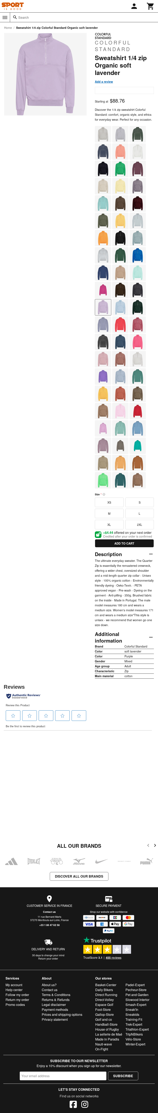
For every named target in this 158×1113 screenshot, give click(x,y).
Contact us (49, 911)
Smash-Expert (135, 1004)
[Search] (15, 17)
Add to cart (124, 543)
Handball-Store (106, 1024)
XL (109, 525)
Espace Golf (104, 1004)
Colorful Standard (113, 45)
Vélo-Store (133, 1039)
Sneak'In (131, 1009)
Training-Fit (133, 1019)
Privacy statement (55, 1019)
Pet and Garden (137, 994)
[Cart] (150, 6)
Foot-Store (103, 1009)
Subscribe (123, 1075)
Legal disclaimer (54, 1004)
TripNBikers (134, 1034)
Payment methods (55, 1009)
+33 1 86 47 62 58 (49, 925)
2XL (139, 525)
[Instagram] (85, 1105)
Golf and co (103, 1019)
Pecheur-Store (135, 989)
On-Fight (101, 1049)
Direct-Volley (104, 999)
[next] (155, 846)
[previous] (148, 846)
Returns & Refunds (56, 999)
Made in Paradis (107, 1039)
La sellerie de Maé (108, 1034)
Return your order (48, 958)
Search (23, 17)
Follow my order (17, 994)
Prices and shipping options (62, 1014)
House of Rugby (107, 1029)
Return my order (17, 999)
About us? (49, 984)
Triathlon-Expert (137, 1029)
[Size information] (103, 494)
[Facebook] (73, 1105)
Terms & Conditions (56, 994)
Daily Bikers (104, 989)
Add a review (104, 82)
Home (8, 28)
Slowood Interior (137, 999)
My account (14, 984)
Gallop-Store (104, 1014)
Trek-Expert (133, 1024)
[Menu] (5, 17)
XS (109, 502)
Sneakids (132, 1014)
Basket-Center (105, 984)
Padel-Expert (135, 984)
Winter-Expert (135, 1044)
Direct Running (106, 994)
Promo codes (15, 1004)
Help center (14, 989)
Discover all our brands (79, 876)
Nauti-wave (103, 1044)
